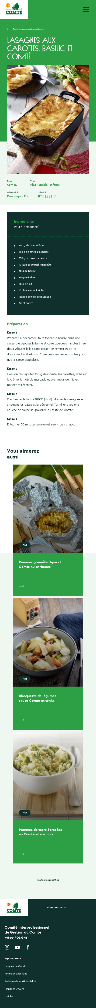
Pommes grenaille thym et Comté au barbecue (40, 564)
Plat (33, 185)
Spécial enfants (49, 185)
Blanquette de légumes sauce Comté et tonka (37, 698)
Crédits (9, 996)
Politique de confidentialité (20, 981)
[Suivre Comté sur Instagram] (7, 947)
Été (26, 196)
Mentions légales (14, 989)
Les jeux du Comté (15, 966)
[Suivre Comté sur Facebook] (28, 947)
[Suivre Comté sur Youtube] (17, 947)
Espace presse (13, 958)
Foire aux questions (16, 973)
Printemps (14, 196)
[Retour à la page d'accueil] (14, 9)
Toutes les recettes (48, 879)
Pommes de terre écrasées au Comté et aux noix (40, 831)
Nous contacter (57, 907)
